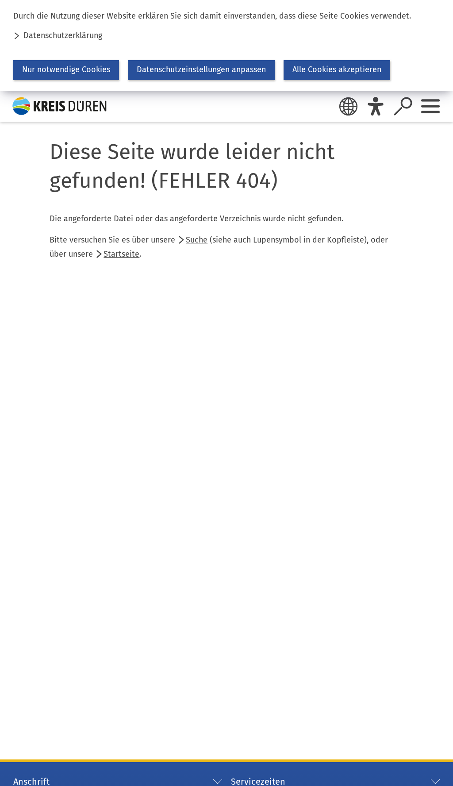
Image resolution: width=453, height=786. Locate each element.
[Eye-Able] (376, 106)
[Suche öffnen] (403, 106)
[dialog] (226, 45)
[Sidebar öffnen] (430, 106)
